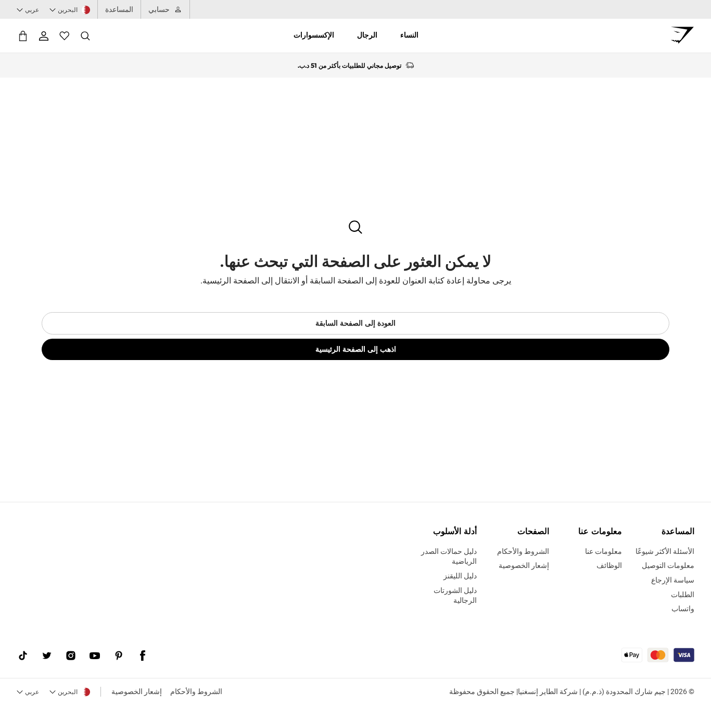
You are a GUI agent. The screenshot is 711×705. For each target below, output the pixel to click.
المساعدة (119, 9)
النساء (409, 35)
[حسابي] (43, 35)
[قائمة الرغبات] (64, 35)
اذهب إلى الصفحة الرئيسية (355, 349)
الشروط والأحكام (196, 691)
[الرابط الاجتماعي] (142, 656)
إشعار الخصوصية (136, 691)
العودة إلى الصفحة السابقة (355, 323)
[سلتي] (23, 35)
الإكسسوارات (314, 35)
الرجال (367, 35)
